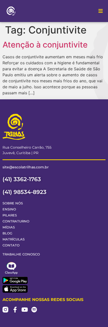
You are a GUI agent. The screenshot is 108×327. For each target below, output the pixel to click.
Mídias (9, 227)
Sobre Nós (13, 203)
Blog (7, 233)
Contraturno (16, 221)
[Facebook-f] (15, 309)
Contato (11, 245)
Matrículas (14, 239)
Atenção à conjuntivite (45, 45)
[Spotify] (34, 309)
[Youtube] (24, 309)
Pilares (10, 215)
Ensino (9, 209)
